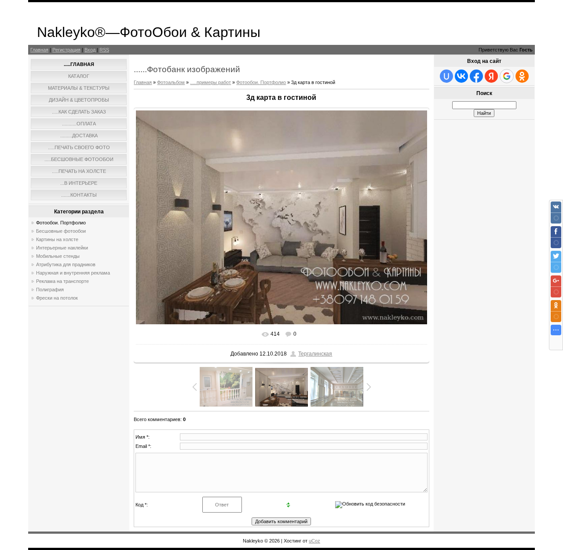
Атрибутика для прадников (65, 264)
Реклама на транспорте (62, 281)
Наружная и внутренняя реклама (73, 272)
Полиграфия (50, 289)
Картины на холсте (57, 239)
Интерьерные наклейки (62, 247)
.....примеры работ (210, 82)
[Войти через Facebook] (476, 76)
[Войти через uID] (446, 76)
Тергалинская (315, 354)
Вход (89, 49)
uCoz (314, 540)
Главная (39, 49)
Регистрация (66, 49)
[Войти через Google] (507, 76)
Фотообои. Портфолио (61, 222)
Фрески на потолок (57, 298)
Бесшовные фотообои (61, 231)
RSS (104, 49)
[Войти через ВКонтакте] (461, 76)
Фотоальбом (171, 82)
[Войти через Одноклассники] (522, 76)
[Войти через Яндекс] (491, 76)
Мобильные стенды (58, 256)
